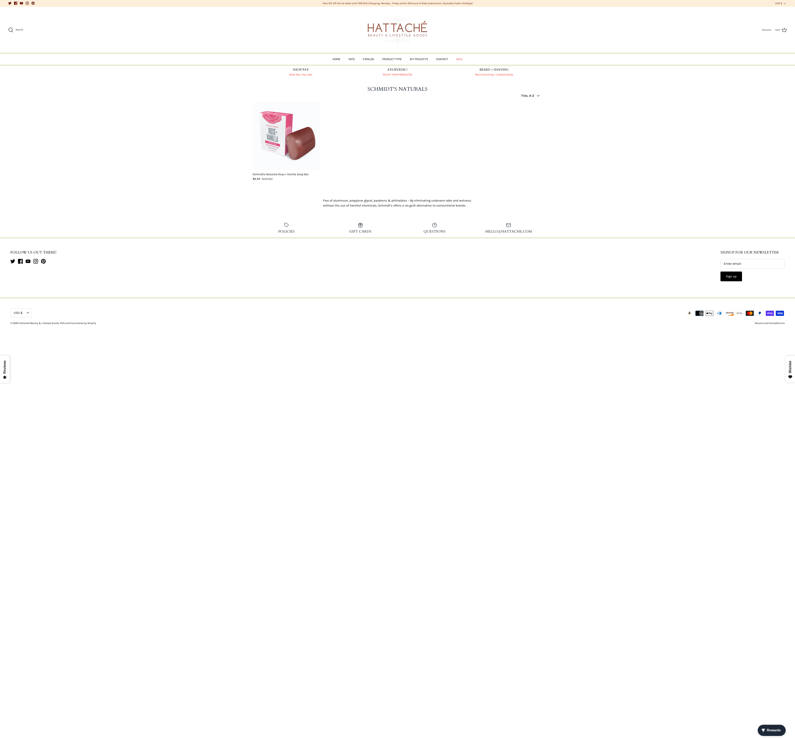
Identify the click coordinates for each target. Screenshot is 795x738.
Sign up (731, 276)
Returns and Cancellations (770, 323)
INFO (351, 59)
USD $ (778, 3)
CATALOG (368, 59)
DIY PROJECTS (419, 59)
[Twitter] (9, 3)
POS (62, 323)
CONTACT (442, 59)
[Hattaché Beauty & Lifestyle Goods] (397, 30)
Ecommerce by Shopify (83, 323)
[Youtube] (21, 3)
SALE (459, 59)
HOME (336, 59)
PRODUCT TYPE (392, 59)
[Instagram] (27, 3)
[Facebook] (15, 3)
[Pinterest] (33, 3)
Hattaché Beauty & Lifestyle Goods (39, 323)
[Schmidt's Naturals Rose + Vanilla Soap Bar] (286, 136)
